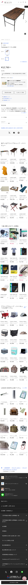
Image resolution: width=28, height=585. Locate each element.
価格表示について (6, 96)
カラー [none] (2, 51)
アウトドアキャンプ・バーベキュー (10, 469)
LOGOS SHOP (6, 43)
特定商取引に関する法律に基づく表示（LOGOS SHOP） (12, 128)
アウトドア (24, 467)
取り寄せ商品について (7, 98)
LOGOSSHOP (7, 467)
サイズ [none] (2, 58)
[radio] (7, 53)
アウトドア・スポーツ (16, 467)
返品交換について (6, 100)
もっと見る (23, 112)
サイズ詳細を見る (23, 61)
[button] (14, 21)
